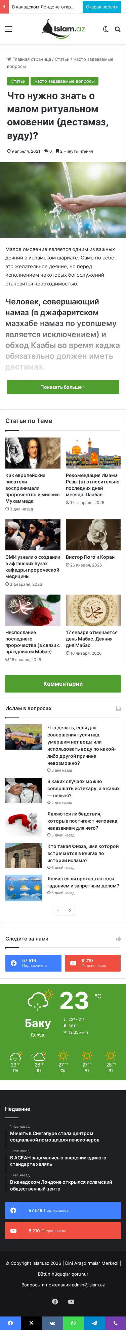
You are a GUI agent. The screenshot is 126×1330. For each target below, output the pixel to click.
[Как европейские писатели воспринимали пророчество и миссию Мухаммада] (32, 453)
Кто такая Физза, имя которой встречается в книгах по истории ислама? (83, 853)
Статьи (62, 59)
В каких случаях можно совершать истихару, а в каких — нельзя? (83, 788)
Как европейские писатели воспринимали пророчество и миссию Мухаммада (32, 488)
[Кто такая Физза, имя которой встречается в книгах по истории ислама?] (23, 855)
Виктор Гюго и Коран (90, 557)
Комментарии (63, 683)
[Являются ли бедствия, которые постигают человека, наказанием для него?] (23, 823)
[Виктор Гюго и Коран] (93, 534)
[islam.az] (63, 29)
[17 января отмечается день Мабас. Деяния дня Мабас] (93, 610)
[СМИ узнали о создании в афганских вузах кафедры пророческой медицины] (32, 534)
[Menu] (8, 31)
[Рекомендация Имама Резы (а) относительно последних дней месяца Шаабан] (93, 453)
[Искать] (117, 31)
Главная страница (31, 59)
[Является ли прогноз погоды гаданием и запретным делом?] (23, 888)
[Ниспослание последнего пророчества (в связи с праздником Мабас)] (32, 610)
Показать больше (61, 387)
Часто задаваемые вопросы (64, 81)
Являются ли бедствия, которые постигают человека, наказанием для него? (83, 821)
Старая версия (102, 6)
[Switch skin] (105, 31)
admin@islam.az (88, 1284)
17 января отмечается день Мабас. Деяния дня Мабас (92, 638)
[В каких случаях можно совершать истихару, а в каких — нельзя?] (23, 790)
